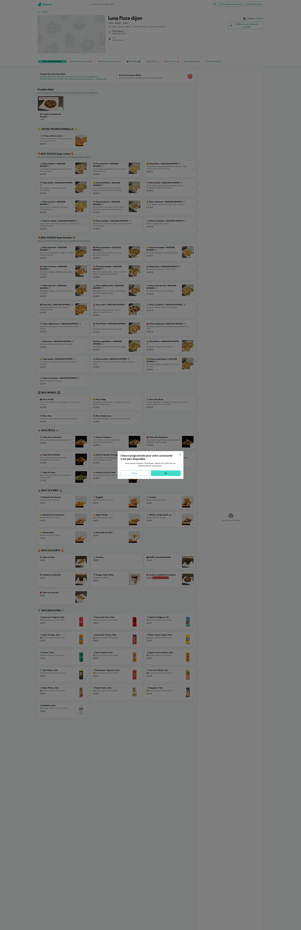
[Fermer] (180, 454)
